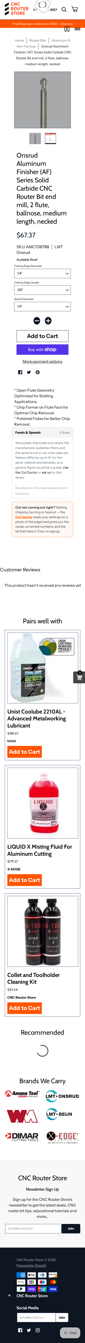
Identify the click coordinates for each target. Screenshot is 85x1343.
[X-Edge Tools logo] (62, 1138)
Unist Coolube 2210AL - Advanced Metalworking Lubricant (36, 718)
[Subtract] (37, 321)
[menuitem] (64, 9)
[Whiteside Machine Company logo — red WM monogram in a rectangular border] (22, 1116)
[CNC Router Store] (16, 9)
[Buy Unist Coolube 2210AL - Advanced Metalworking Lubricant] (43, 668)
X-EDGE (14, 869)
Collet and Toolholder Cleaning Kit (33, 978)
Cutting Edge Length (26, 282)
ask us (46, 472)
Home (19, 40)
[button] (64, 9)
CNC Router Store (21, 997)
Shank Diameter (24, 299)
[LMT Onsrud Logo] (62, 1096)
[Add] (48, 321)
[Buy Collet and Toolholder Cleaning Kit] (43, 931)
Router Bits (38, 40)
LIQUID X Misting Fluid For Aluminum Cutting (39, 850)
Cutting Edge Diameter (28, 266)
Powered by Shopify (31, 1265)
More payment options (42, 361)
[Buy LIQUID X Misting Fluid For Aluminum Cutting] (43, 803)
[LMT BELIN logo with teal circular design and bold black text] (62, 1114)
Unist (11, 741)
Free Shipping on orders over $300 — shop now (42, 24)
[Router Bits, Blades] (22, 1136)
